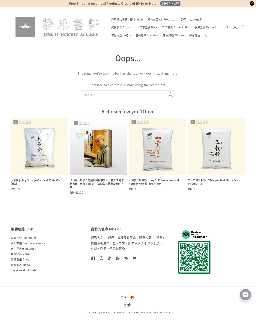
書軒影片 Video (20, 265)
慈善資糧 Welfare (174, 35)
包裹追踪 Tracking (146, 35)
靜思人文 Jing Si (191, 19)
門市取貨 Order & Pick (176, 27)
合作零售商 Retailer (23, 248)
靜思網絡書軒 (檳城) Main (127, 19)
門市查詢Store (148, 27)
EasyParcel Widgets (24, 270)
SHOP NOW (170, 3)
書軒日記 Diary (20, 259)
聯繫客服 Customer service (28, 243)
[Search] (171, 95)
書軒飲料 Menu (20, 254)
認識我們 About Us (123, 27)
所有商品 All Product (160, 19)
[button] (227, 27)
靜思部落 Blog (198, 35)
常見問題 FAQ (119, 35)
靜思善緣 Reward (205, 27)
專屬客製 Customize (24, 238)
